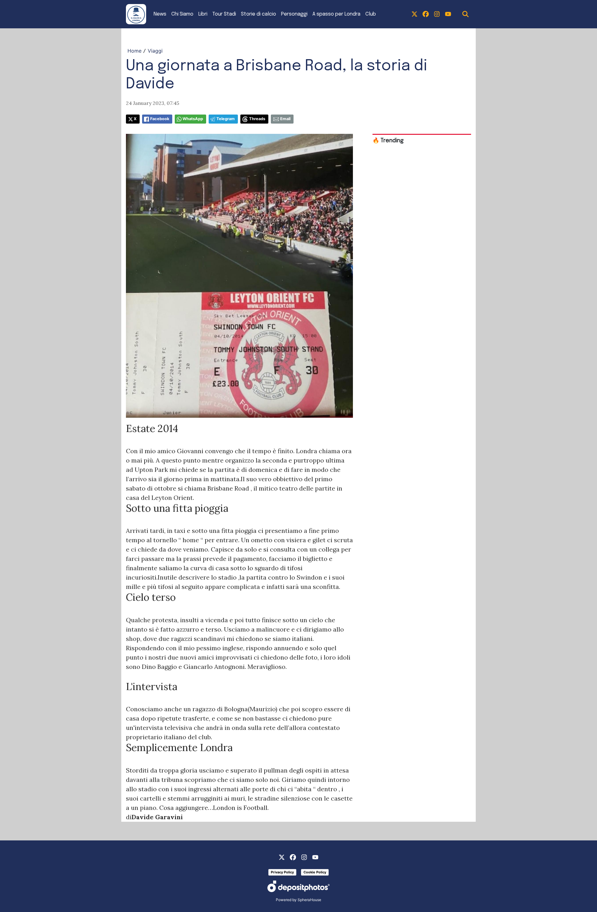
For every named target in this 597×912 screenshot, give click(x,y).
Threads (257, 118)
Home (134, 51)
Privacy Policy (282, 872)
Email (285, 118)
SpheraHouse (309, 899)
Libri (202, 14)
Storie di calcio (258, 14)
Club (370, 14)
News (160, 14)
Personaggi (294, 14)
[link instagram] (436, 14)
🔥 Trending (388, 140)
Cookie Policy (314, 872)
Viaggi (155, 51)
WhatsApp (193, 118)
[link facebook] (425, 14)
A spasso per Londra (336, 14)
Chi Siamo (182, 14)
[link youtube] (448, 14)
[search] (465, 14)
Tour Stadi (224, 14)
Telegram (225, 118)
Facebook (159, 118)
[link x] (414, 14)
